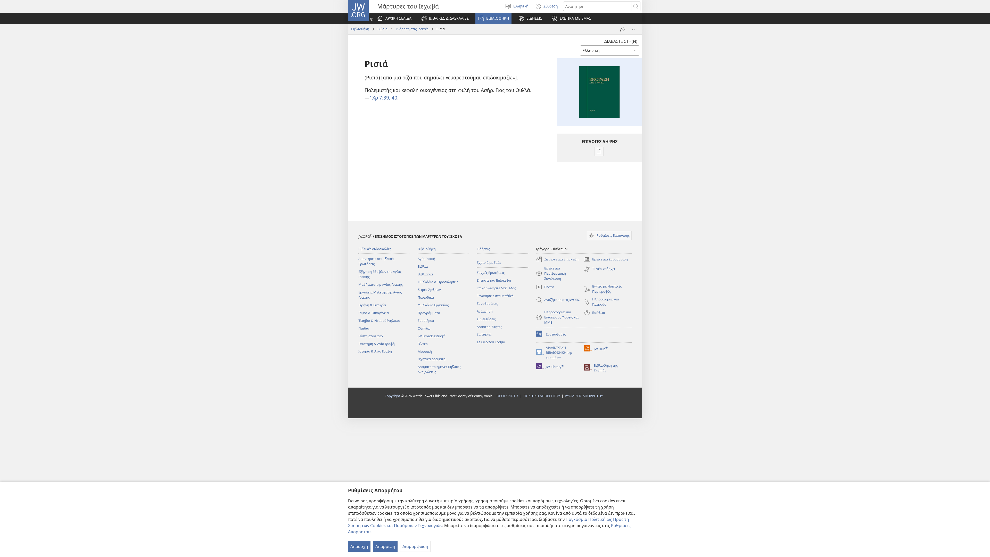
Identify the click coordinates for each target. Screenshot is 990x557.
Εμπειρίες (484, 334)
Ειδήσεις (483, 249)
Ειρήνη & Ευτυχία (372, 305)
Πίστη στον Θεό (370, 336)
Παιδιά (363, 328)
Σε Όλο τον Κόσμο (491, 342)
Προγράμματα (429, 312)
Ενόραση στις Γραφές (412, 29)
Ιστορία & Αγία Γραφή (375, 351)
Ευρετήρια (426, 320)
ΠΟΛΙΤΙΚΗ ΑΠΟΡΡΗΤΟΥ (541, 396)
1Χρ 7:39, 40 (383, 97)
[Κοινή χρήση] (623, 29)
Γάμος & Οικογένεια (373, 312)
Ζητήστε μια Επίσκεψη (494, 280)
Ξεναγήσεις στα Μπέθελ (495, 295)
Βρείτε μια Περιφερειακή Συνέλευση (551, 273)
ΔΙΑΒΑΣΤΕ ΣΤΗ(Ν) (620, 41)
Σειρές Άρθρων (429, 289)
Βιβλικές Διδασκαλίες (374, 249)
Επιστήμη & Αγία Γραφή (376, 343)
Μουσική (425, 351)
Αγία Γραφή (426, 258)
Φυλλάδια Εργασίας (433, 305)
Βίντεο (423, 343)
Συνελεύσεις (486, 319)
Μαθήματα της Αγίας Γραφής (380, 284)
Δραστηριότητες (489, 326)
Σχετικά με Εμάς (489, 262)
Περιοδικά (426, 297)
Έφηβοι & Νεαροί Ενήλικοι (379, 320)
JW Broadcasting (431, 336)
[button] (444, 18)
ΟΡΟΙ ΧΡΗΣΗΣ (507, 396)
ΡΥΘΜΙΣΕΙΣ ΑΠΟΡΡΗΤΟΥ (584, 396)
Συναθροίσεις (487, 303)
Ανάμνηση (485, 311)
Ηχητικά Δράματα (432, 359)
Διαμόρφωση (415, 546)
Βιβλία (382, 29)
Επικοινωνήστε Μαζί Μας (496, 288)
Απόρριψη (385, 546)
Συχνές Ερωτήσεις (491, 272)
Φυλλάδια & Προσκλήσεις (438, 282)
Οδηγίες (424, 328)
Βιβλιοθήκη (360, 29)
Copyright (392, 396)
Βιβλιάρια (425, 274)
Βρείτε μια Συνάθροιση (606, 260)
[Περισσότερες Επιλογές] (634, 29)
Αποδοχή (359, 546)
